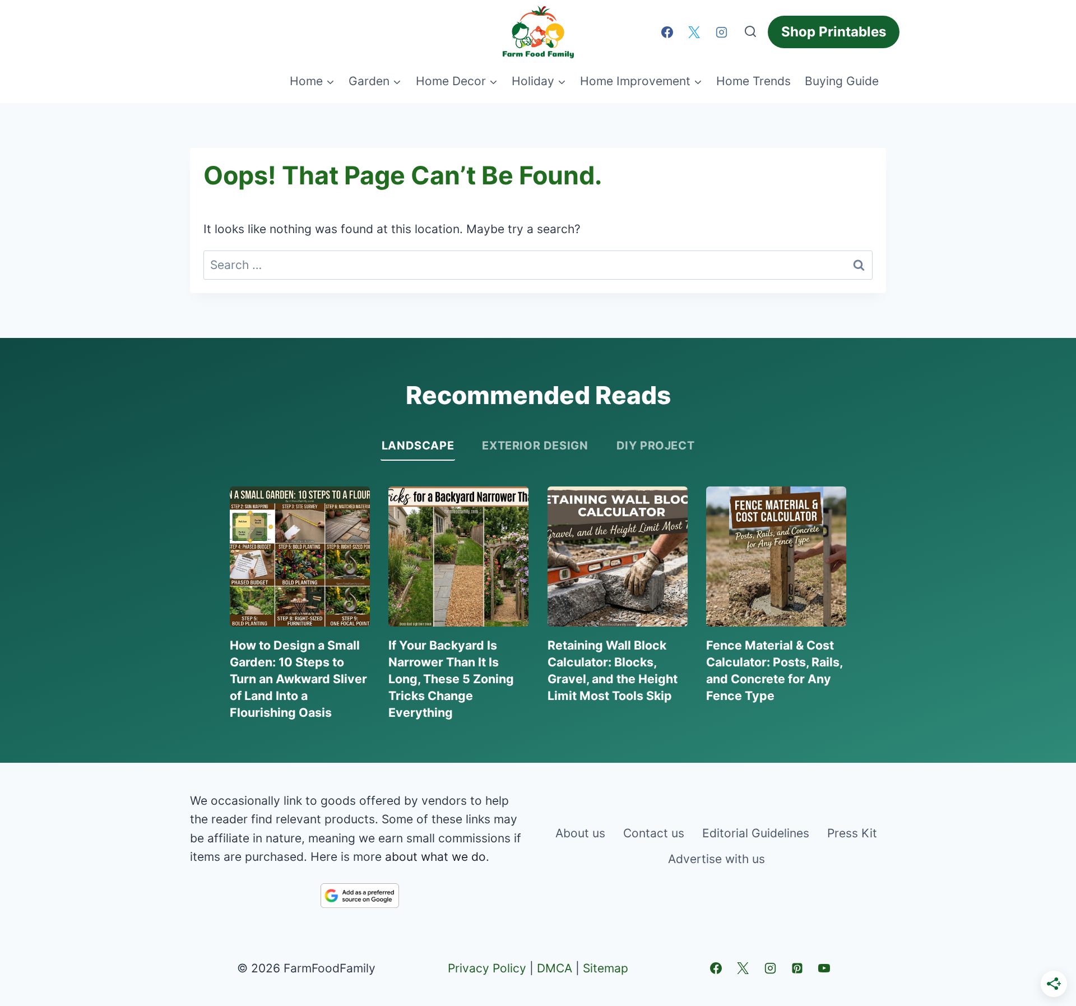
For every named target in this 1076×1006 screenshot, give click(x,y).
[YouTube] (824, 968)
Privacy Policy (487, 968)
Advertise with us (716, 859)
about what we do (435, 857)
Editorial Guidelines (755, 833)
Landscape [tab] (418, 445)
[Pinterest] (797, 968)
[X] (694, 32)
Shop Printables (833, 32)
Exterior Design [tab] (535, 445)
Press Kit (852, 833)
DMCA (554, 968)
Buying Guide (842, 81)
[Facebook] (667, 32)
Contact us (653, 833)
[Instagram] (721, 32)
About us (580, 833)
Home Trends (753, 81)
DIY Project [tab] (655, 445)
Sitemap (605, 968)
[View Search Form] (750, 32)
